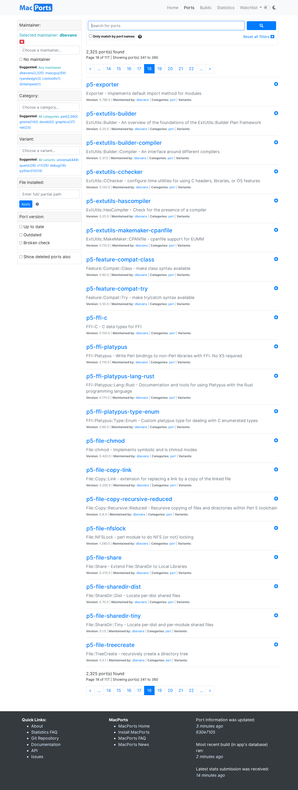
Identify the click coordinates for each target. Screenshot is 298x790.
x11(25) (43, 165)
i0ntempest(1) (30, 84)
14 (108, 68)
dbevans (142, 100)
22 (191, 68)
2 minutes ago (209, 756)
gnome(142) (29, 122)
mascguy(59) (55, 73)
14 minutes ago (210, 775)
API (34, 750)
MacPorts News (133, 744)
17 (139, 68)
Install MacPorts (133, 732)
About (37, 726)
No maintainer (36, 59)
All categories (49, 116)
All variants (47, 160)
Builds (205, 7)
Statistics (225, 7)
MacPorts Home (134, 726)
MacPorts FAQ (132, 738)
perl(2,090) (69, 116)
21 (181, 68)
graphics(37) (65, 122)
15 (119, 68)
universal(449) (68, 160)
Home (172, 7)
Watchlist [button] (249, 7)
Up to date (33, 226)
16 (129, 68)
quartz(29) (28, 165)
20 (170, 68)
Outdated (31, 234)
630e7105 (205, 732)
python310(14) (31, 171)
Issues (37, 756)
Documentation (46, 744)
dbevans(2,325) (32, 73)
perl (173, 100)
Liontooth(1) (51, 78)
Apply (25, 204)
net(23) (25, 127)
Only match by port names (113, 36)
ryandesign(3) (30, 78)
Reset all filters (257, 36)
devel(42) (46, 122)
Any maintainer (49, 67)
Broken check (36, 242)
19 (159, 68)
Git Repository (45, 738)
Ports (189, 7)
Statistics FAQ (44, 732)
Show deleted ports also (46, 256)
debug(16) (58, 165)
